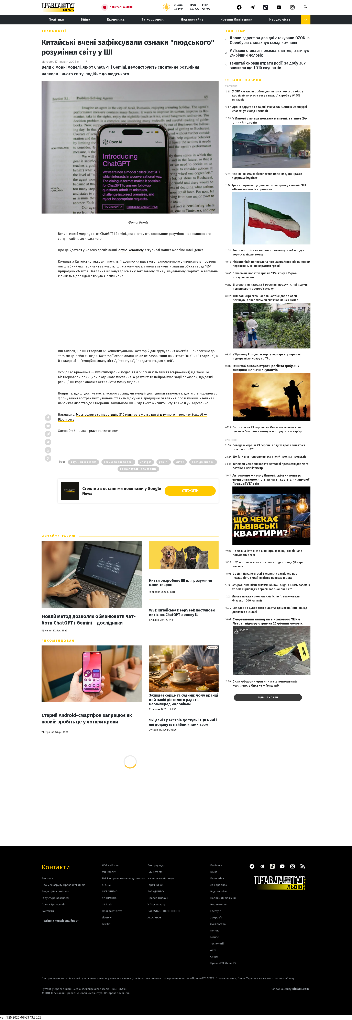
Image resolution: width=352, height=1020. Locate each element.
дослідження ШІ (203, 462)
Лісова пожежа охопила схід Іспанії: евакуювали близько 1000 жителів (266, 598)
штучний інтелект (83, 462)
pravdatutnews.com (104, 431)
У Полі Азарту (156, 904)
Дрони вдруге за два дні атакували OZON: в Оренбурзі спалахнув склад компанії (269, 40)
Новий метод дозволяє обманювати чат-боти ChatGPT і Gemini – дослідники (89, 620)
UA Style (107, 904)
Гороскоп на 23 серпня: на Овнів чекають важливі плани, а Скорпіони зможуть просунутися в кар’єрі (267, 429)
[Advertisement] (138, 309)
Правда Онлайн (157, 898)
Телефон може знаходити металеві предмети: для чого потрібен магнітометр (271, 466)
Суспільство (218, 924)
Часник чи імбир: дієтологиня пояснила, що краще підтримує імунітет (267, 176)
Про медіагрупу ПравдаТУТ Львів (63, 885)
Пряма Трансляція (53, 904)
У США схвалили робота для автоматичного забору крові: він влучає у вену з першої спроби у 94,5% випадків (267, 95)
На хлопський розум (161, 878)
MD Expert (109, 872)
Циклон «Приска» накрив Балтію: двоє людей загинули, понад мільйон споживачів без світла (265, 298)
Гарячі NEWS (155, 885)
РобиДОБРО (155, 891)
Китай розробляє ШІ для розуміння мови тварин (180, 582)
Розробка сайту (290, 989)
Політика (56, 19)
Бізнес (214, 937)
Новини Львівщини (236, 19)
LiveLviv (107, 917)
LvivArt (106, 924)
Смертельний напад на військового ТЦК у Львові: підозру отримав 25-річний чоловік (267, 621)
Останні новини (243, 80)
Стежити (190, 491)
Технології (54, 31)
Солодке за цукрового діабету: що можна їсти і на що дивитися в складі (270, 610)
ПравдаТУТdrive (112, 911)
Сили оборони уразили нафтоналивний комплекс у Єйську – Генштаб (264, 683)
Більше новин (268, 697)
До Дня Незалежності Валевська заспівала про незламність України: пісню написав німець (265, 576)
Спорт (214, 956)
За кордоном (153, 19)
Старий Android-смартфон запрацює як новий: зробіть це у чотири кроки (87, 718)
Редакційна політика (55, 891)
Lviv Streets (155, 872)
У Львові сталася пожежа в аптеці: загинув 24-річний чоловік (269, 53)
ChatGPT (146, 462)
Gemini (163, 462)
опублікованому (131, 250)
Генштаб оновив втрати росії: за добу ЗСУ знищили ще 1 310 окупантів (268, 65)
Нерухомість (280, 19)
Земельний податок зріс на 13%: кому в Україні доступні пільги (265, 275)
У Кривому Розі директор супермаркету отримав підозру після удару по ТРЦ (267, 356)
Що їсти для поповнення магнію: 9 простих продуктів (269, 456)
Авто (213, 950)
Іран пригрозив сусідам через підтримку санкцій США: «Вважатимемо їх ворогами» (269, 187)
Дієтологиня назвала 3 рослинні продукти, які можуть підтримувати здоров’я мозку (270, 286)
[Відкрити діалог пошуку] (305, 7)
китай (180, 462)
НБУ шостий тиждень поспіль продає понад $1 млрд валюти (268, 564)
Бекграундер (156, 865)
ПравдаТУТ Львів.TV (223, 963)
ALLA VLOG (154, 917)
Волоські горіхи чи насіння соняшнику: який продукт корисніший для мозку (269, 252)
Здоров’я (216, 917)
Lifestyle (215, 911)
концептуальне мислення (138, 469)
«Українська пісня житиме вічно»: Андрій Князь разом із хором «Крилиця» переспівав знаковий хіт (271, 587)
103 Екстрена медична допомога (123, 878)
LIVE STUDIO (110, 891)
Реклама (47, 878)
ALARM (106, 885)
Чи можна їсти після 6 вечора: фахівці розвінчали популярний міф (267, 553)
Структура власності (55, 898)
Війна (85, 19)
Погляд (214, 930)
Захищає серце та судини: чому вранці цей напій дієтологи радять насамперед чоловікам (183, 699)
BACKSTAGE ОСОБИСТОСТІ (164, 911)
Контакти (56, 866)
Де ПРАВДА (109, 898)
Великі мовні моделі (118, 462)
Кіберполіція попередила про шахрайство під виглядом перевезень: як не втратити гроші (271, 264)
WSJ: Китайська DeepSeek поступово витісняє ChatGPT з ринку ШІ (182, 612)
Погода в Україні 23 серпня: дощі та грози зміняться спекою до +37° (268, 447)
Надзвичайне (192, 19)
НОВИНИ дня (110, 865)
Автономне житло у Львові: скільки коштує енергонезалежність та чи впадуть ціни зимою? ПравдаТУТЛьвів (271, 479)
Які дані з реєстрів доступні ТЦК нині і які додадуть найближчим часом (183, 722)
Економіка (116, 19)
